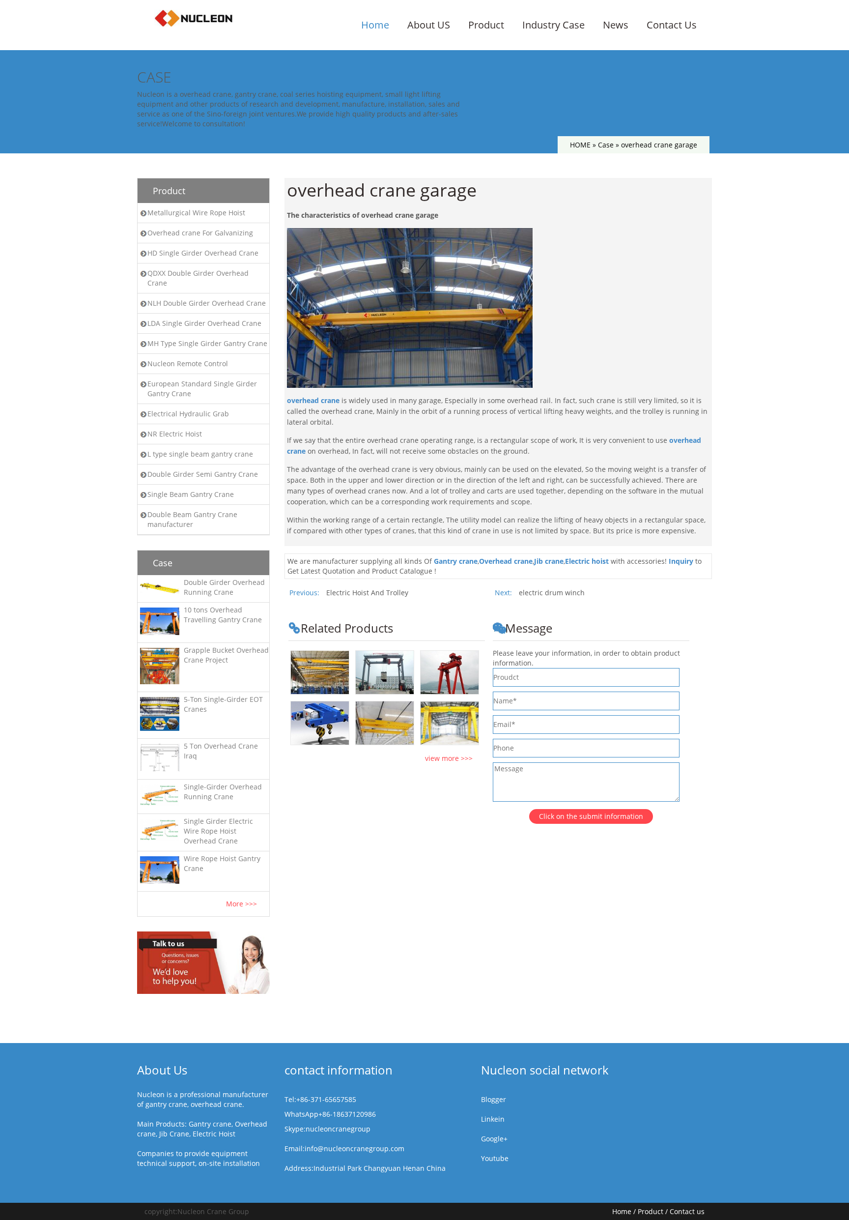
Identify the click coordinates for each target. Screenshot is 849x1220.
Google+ (494, 1138)
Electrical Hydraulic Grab (188, 413)
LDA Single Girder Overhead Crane (204, 323)
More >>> (241, 903)
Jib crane (549, 561)
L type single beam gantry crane (200, 454)
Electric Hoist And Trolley (367, 592)
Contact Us (672, 24)
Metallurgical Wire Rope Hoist (196, 212)
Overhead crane (506, 561)
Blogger (493, 1099)
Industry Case (553, 24)
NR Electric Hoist (174, 433)
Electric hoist (587, 561)
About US (428, 24)
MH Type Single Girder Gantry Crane (207, 343)
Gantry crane (456, 561)
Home (375, 24)
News (615, 24)
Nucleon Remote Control (187, 363)
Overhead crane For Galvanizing (200, 232)
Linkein (493, 1119)
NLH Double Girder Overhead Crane (206, 303)
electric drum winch (552, 592)
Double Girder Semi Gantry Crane (202, 474)
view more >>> (449, 758)
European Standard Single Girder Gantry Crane (202, 388)
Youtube (495, 1158)
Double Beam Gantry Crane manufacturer (192, 519)
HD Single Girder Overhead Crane (202, 253)
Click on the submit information (591, 816)
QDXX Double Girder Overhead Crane (198, 278)
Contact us (687, 1211)
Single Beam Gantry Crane (190, 494)
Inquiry (681, 561)
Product (486, 24)
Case (606, 144)
